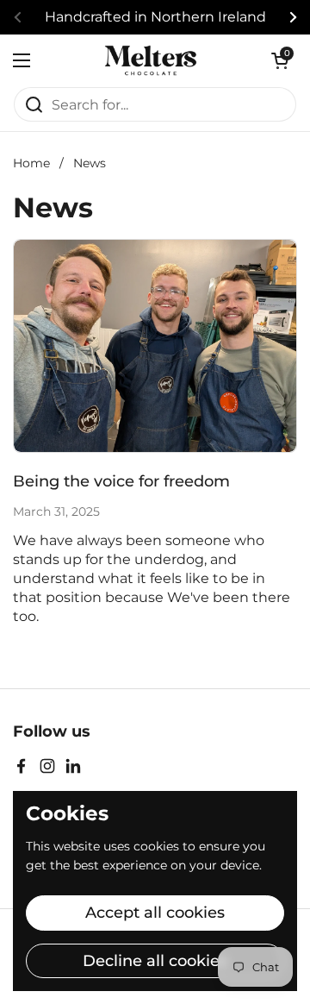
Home (31, 163)
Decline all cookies (155, 960)
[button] (280, 60)
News (89, 163)
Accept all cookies (155, 912)
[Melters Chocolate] (150, 60)
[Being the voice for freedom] (155, 346)
